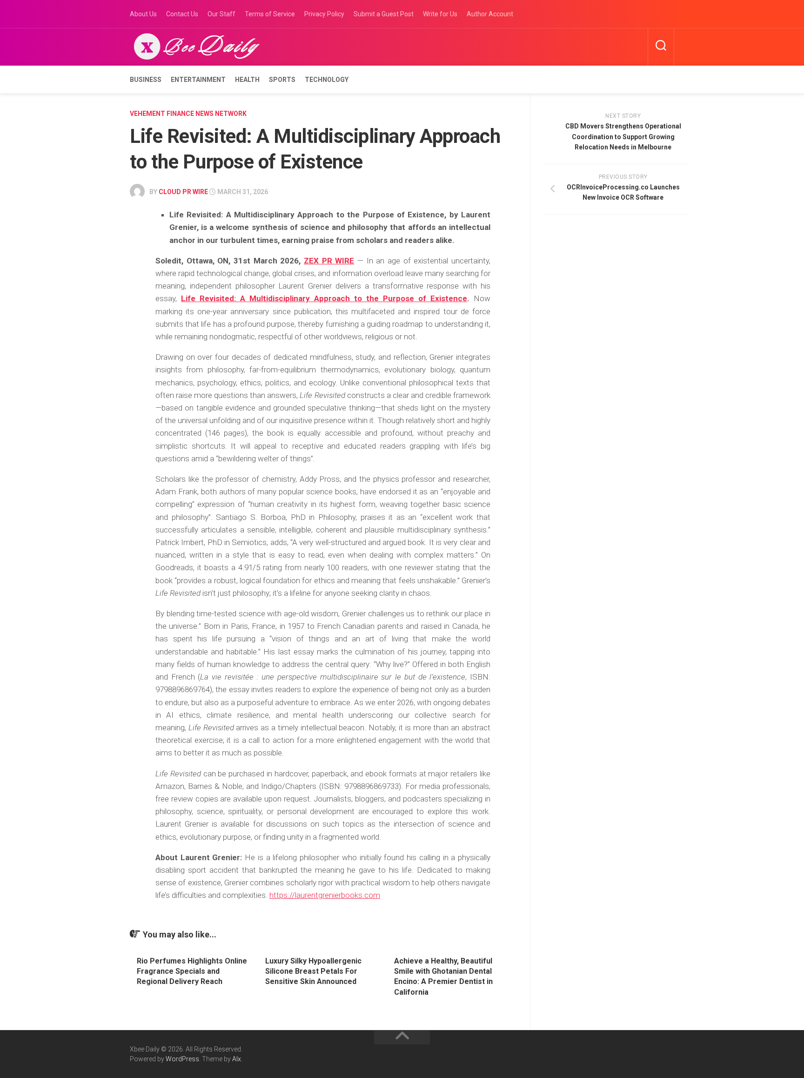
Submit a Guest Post (384, 14)
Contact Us (182, 14)
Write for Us (440, 14)
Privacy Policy (324, 14)
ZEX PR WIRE (329, 260)
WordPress (182, 1059)
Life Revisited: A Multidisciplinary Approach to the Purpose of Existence (324, 298)
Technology (326, 79)
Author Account (490, 14)
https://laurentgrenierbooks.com (324, 895)
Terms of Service (270, 14)
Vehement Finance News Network (188, 113)
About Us (143, 14)
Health (247, 79)
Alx (236, 1059)
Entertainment (198, 79)
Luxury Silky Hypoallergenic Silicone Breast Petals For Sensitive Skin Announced (313, 971)
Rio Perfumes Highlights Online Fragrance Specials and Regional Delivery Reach (192, 971)
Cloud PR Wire (183, 191)
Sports (282, 79)
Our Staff (221, 14)
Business (145, 79)
